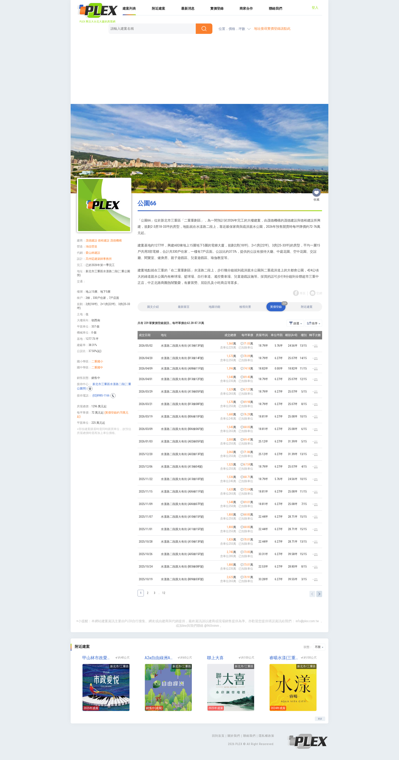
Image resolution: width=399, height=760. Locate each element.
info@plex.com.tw (307, 621)
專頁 (302, 293)
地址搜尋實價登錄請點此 (272, 29)
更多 (320, 719)
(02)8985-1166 (101, 395)
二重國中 (97, 367)
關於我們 (234, 735)
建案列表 (129, 8)
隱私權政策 (266, 735)
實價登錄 (217, 8)
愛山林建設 (93, 252)
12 (163, 593)
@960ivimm (211, 626)
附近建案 (158, 8)
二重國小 (97, 361)
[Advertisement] (199, 70)
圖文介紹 (153, 306)
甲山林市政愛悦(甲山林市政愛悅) (96, 657)
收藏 (316, 190)
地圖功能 (214, 306)
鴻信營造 (91, 246)
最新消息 (188, 8)
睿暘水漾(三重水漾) (283, 657)
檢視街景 (245, 306)
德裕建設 (104, 240)
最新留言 (184, 306)
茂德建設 (91, 240)
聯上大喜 (215, 657)
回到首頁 (218, 735)
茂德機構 (116, 240)
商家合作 (246, 8)
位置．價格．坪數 (232, 29)
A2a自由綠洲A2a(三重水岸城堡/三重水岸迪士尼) (159, 657)
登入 (315, 8)
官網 (319, 293)
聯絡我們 (275, 8)
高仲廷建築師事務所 (99, 258)
